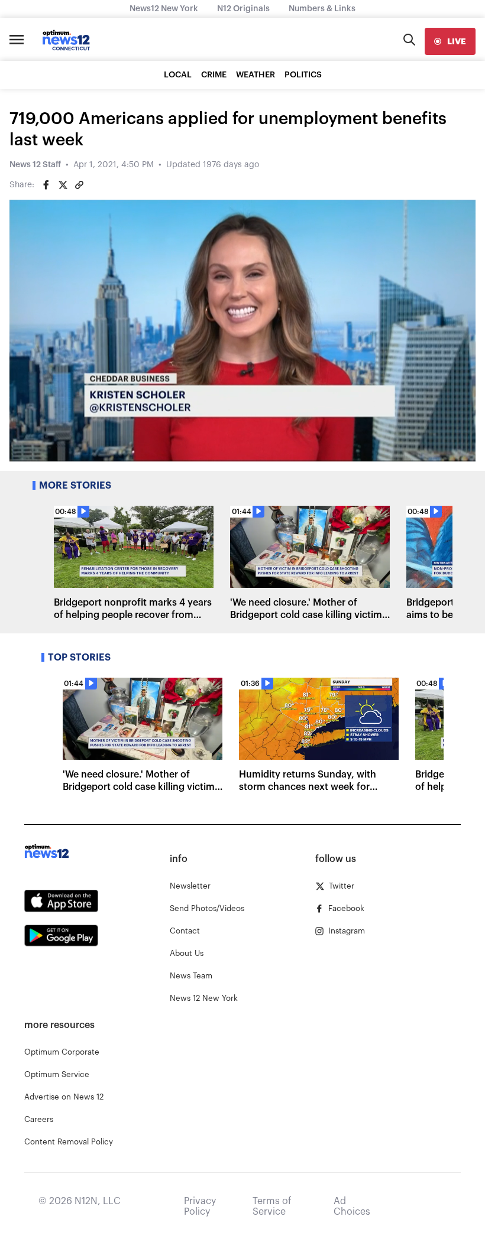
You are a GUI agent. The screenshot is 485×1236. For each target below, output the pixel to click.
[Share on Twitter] (62, 185)
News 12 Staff (35, 165)
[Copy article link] (79, 185)
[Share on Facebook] (46, 185)
